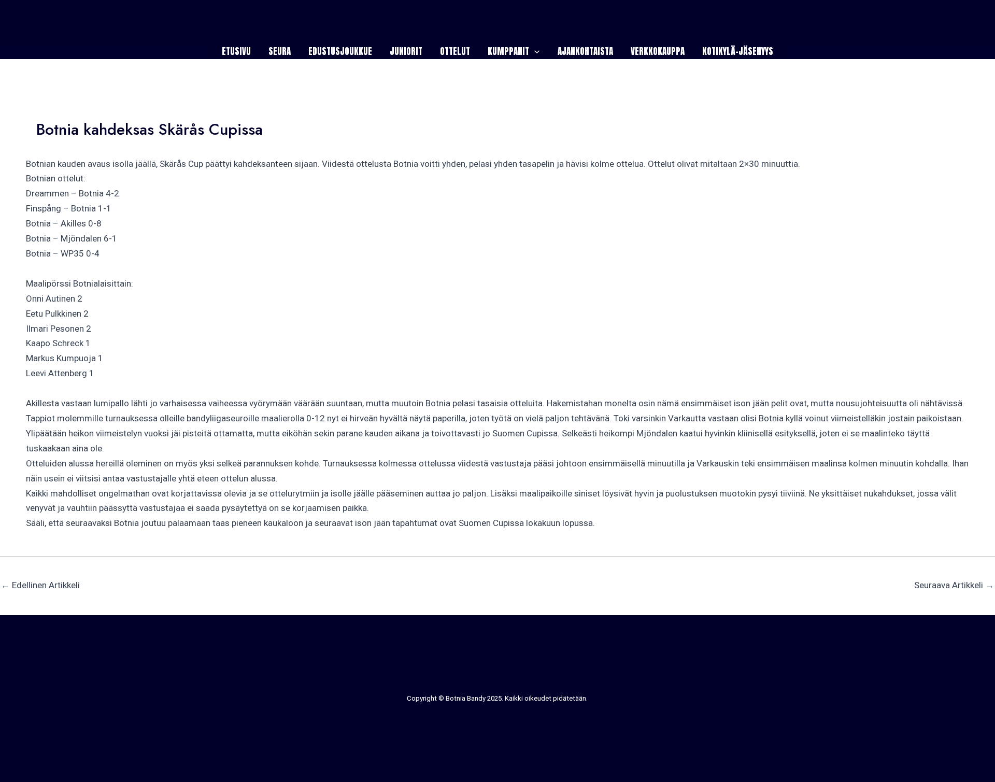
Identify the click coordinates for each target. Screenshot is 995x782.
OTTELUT (455, 51)
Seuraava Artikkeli (954, 585)
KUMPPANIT (508, 51)
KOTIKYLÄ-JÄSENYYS (737, 51)
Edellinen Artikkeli (40, 585)
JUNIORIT (406, 51)
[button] (534, 51)
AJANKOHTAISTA (585, 51)
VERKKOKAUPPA (658, 51)
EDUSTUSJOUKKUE (340, 51)
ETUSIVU (236, 51)
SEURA (279, 51)
